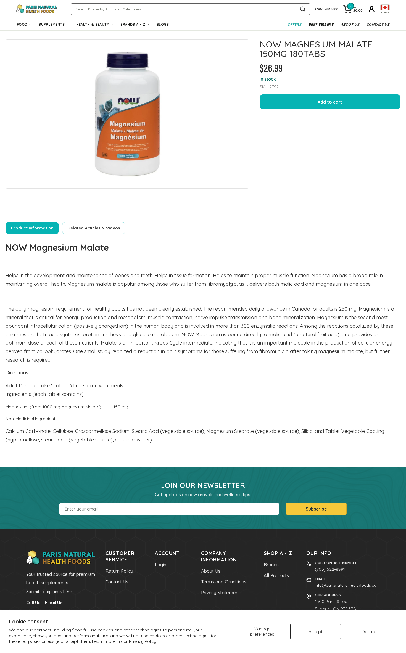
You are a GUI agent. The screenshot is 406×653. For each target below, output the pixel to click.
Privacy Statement (220, 592)
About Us (350, 24)
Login (160, 564)
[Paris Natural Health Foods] (36, 9)
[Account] (371, 9)
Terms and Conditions (223, 582)
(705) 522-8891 (330, 569)
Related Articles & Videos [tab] (94, 228)
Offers (294, 24)
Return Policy (119, 571)
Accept (316, 631)
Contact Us (378, 24)
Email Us (53, 602)
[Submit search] (302, 9)
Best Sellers (321, 24)
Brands (271, 564)
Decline (369, 631)
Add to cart (330, 102)
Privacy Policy (142, 641)
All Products (276, 575)
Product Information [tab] (32, 228)
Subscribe (316, 509)
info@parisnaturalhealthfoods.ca (345, 585)
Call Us (33, 602)
